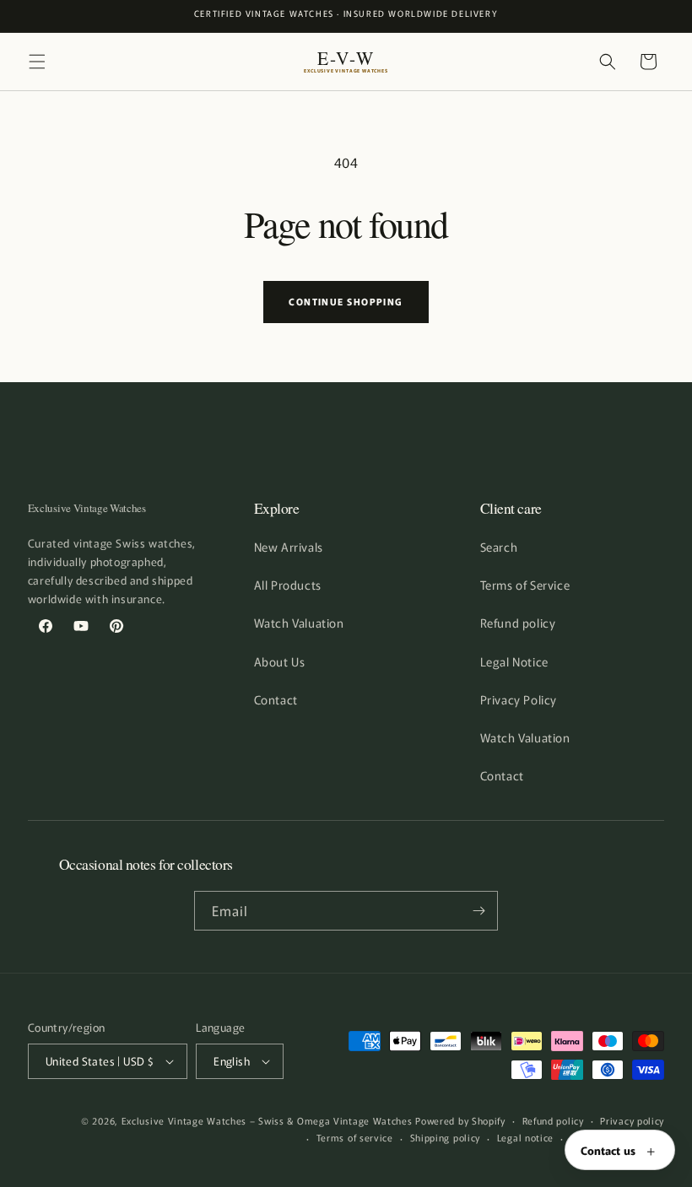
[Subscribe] (478, 911)
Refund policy (518, 622)
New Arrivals (288, 546)
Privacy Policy (518, 699)
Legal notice (525, 1137)
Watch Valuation (299, 622)
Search (499, 546)
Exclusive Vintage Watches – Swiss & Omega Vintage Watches (267, 1120)
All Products (288, 584)
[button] (37, 61)
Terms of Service (525, 584)
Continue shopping (346, 301)
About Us (279, 661)
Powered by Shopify (460, 1120)
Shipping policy (445, 1137)
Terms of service (354, 1137)
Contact (276, 699)
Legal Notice (514, 661)
